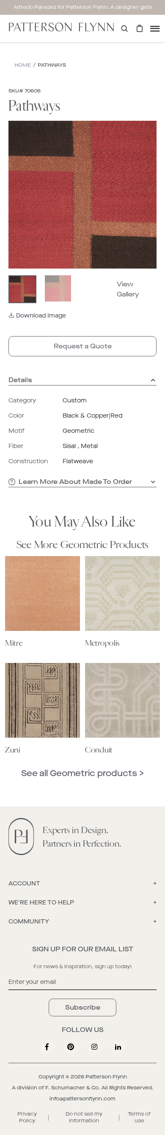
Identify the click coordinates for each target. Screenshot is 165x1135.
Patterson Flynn (106, 1076)
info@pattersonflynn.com (83, 1098)
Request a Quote (83, 346)
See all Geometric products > (82, 773)
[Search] (124, 28)
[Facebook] (47, 1046)
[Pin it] (70, 1046)
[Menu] (155, 28)
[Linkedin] (118, 1046)
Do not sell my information (84, 1117)
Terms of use (139, 1117)
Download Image (41, 316)
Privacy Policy (27, 1117)
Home (22, 65)
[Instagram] (94, 1046)
